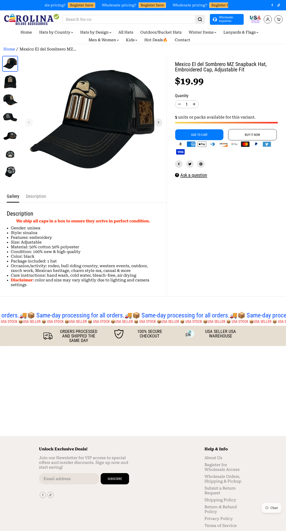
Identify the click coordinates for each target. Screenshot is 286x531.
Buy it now (252, 135)
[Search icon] (200, 19)
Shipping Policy (220, 500)
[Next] (158, 122)
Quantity (181, 95)
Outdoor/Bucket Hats (161, 32)
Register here (80, 5)
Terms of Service (220, 525)
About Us (213, 458)
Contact (182, 40)
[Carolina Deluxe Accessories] (31, 19)
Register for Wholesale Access (222, 467)
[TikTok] (278, 5)
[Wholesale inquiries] (227, 19)
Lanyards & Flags (239, 32)
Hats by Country (55, 32)
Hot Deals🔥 (156, 40)
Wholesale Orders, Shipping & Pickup (222, 478)
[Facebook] (272, 5)
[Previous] (29, 122)
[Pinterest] (201, 164)
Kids (130, 40)
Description (36, 196)
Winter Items (201, 32)
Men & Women (103, 40)
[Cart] (279, 19)
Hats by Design (94, 32)
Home (26, 32)
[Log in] (268, 19)
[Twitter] (190, 164)
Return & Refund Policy (220, 509)
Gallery (13, 196)
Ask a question (193, 175)
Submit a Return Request (220, 490)
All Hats (125, 32)
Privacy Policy (218, 518)
